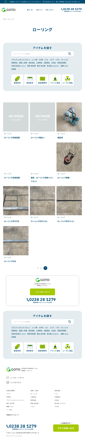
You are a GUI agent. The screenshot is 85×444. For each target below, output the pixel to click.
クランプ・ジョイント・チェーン (20, 59)
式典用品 (47, 63)
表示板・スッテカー (53, 66)
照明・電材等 (31, 66)
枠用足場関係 (61, 63)
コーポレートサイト (17, 378)
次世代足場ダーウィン (18, 66)
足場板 (13, 69)
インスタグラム (15, 382)
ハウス (57, 59)
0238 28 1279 (72, 9)
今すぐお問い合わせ (42, 292)
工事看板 (39, 63)
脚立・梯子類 (41, 66)
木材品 (53, 63)
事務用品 (14, 63)
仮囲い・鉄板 (23, 63)
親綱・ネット (64, 66)
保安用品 (32, 63)
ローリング (64, 59)
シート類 (34, 59)
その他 (41, 59)
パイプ (52, 59)
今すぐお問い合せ (66, 428)
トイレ (46, 59)
